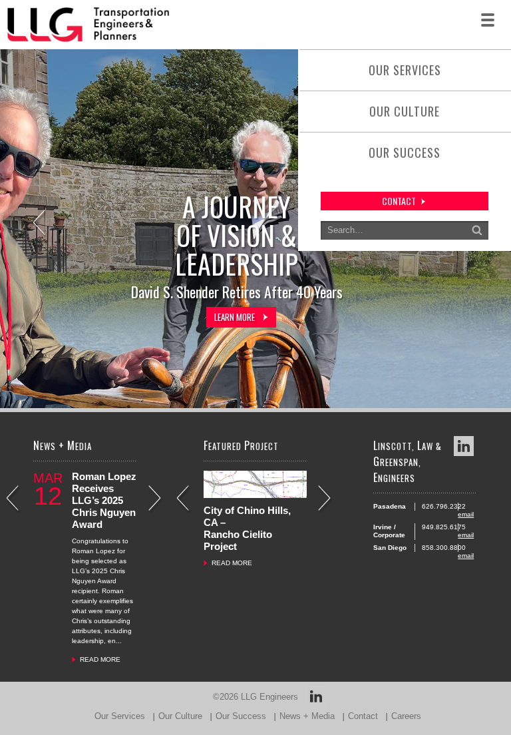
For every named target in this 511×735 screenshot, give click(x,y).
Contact (363, 716)
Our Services (405, 70)
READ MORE (100, 659)
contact (399, 201)
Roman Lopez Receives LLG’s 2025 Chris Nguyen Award (104, 500)
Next (156, 499)
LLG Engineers (269, 697)
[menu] (487, 20)
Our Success (404, 152)
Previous (40, 224)
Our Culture (404, 111)
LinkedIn (464, 446)
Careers (406, 716)
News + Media (307, 716)
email (466, 514)
